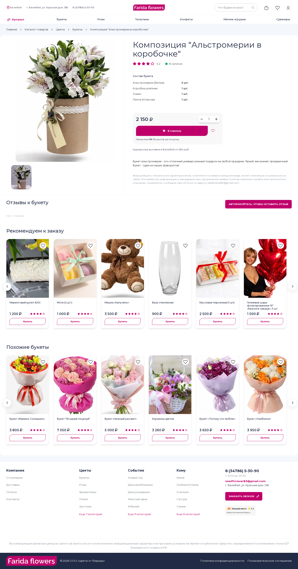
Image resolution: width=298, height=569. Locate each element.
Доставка (12, 484)
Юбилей (133, 506)
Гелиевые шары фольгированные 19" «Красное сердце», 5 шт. (262, 305)
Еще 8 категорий (188, 514)
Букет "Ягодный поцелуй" (73, 418)
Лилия (83, 499)
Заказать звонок (242, 496)
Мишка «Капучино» (117, 302)
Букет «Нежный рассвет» (121, 418)
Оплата (11, 492)
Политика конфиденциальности (222, 560)
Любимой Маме (187, 484)
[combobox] (236, 7)
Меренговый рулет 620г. (25, 302)
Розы (101, 19)
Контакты (12, 499)
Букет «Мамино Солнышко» (27, 418)
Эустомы (85, 506)
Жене (180, 477)
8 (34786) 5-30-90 (83, 7)
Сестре (182, 499)
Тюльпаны (142, 19)
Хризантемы (87, 492)
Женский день (137, 499)
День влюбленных (140, 484)
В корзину (174, 130)
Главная (11, 29)
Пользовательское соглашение (270, 560)
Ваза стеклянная (163, 302)
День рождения (139, 492)
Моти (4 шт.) (64, 302)
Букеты (62, 19)
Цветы (60, 29)
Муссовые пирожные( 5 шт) (217, 302)
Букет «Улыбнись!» (259, 418)
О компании (14, 477)
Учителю (183, 492)
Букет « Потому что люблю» (217, 418)
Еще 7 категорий (90, 514)
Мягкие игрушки (234, 19)
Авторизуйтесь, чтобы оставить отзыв (258, 204)
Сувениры (283, 19)
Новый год (135, 477)
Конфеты (186, 19)
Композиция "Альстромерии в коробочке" (119, 29)
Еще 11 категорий (139, 514)
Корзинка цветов (163, 418)
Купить (27, 321)
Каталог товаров (36, 29)
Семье (181, 506)
